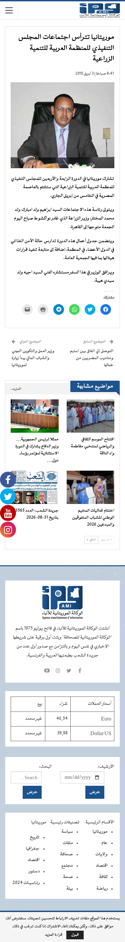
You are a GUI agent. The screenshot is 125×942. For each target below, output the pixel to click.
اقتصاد (102, 865)
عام (104, 843)
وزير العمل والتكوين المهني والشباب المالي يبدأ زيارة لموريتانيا (33, 358)
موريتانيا (100, 831)
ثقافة (103, 877)
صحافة (66, 854)
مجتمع (67, 865)
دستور (34, 871)
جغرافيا (33, 848)
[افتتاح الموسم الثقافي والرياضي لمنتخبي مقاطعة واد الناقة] (91, 416)
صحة (68, 877)
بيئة (69, 888)
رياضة (102, 888)
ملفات (68, 843)
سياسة (67, 831)
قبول (75, 934)
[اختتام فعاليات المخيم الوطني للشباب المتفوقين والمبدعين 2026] (91, 487)
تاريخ (35, 837)
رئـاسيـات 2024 (26, 883)
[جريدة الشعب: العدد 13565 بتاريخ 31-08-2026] (35, 487)
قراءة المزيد (53, 935)
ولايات (101, 854)
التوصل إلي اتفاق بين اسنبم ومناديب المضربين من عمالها (91, 358)
